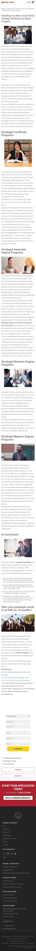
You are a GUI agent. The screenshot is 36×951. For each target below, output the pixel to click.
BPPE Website (23, 938)
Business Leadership (8, 895)
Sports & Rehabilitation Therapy (12, 887)
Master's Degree (9, 905)
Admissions (18, 769)
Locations (5, 845)
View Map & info (7, 921)
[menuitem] (28, 2)
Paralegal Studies (8, 881)
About (4, 826)
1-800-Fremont (9, 926)
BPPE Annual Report (12, 938)
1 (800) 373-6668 (24, 792)
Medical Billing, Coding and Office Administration (16, 873)
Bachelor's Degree (9, 891)
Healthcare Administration (10, 867)
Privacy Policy (30, 943)
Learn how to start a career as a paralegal (15, 680)
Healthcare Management (10, 898)
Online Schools (8, 764)
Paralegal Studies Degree (12, 758)
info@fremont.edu (10, 928)
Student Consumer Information (17, 941)
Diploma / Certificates (11, 864)
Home (3, 8)
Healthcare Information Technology (13, 884)
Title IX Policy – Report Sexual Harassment (13, 943)
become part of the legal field (11, 57)
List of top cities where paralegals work (14, 678)
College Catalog (6, 936)
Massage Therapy (9, 761)
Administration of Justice (10, 901)
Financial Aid (6, 832)
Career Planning (7, 835)
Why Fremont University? (10, 838)
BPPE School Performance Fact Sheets (22, 936)
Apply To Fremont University (18, 798)
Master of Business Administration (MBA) (14, 909)
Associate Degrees (9, 877)
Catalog (5, 842)
